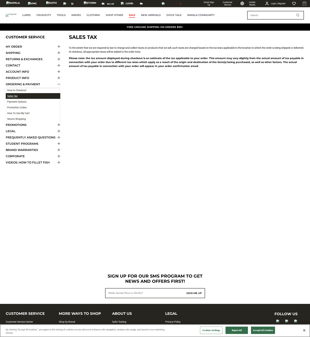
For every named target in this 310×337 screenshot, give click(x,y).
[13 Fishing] (70, 3)
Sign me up (194, 293)
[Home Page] (11, 15)
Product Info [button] (17, 78)
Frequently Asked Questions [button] (30, 137)
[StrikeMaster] (172, 3)
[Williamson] (149, 3)
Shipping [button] (13, 53)
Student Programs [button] (22, 143)
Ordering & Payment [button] (23, 84)
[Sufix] (51, 3)
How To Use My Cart (18, 113)
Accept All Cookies (263, 330)
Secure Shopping (16, 118)
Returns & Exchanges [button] (24, 59)
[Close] (304, 330)
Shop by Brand (67, 321)
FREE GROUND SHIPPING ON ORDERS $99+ (155, 27)
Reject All (237, 330)
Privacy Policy (173, 321)
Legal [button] (11, 131)
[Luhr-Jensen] (128, 3)
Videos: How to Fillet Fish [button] (28, 162)
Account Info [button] (17, 71)
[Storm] (90, 3)
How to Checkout (16, 90)
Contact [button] (13, 65)
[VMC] (32, 3)
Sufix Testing (119, 321)
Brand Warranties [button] (22, 150)
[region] (155, 330)
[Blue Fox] (109, 3)
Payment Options (17, 101)
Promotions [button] (16, 125)
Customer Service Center (19, 321)
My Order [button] (14, 46)
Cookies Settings (211, 330)
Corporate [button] (15, 156)
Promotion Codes (17, 107)
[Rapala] (13, 3)
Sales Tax (12, 96)
